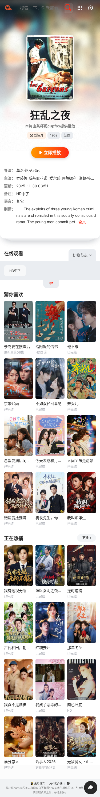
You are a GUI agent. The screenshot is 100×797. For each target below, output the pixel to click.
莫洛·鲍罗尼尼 (28, 170)
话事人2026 (45, 761)
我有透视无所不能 (18, 590)
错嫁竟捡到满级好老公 (18, 517)
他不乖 (72, 346)
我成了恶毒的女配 (49, 704)
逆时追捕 (74, 590)
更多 (85, 538)
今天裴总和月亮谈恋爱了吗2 (49, 460)
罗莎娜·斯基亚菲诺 (31, 178)
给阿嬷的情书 (46, 346)
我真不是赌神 (15, 704)
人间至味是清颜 (80, 460)
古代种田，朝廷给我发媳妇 (18, 647)
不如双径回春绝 (48, 403)
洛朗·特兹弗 (88, 178)
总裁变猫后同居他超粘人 (18, 460)
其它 (20, 201)
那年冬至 (74, 647)
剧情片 (38, 135)
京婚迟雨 (11, 403)
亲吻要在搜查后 (17, 346)
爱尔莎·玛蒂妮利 (63, 178)
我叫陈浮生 (76, 517)
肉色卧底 (74, 704)
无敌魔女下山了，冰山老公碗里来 (81, 761)
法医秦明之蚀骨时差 (49, 590)
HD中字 (15, 271)
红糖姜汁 (42, 647)
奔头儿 (72, 403)
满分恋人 (11, 761)
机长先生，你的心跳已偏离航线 (49, 517)
